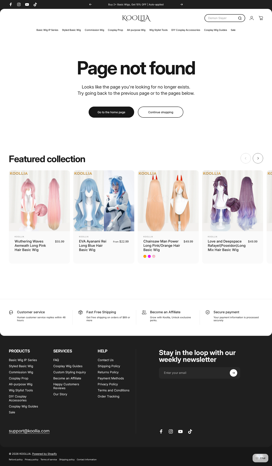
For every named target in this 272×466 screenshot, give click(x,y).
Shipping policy (67, 459)
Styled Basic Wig (21, 366)
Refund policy (16, 459)
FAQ (56, 360)
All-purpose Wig (20, 384)
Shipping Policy (109, 366)
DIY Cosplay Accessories (18, 398)
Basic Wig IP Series (23, 360)
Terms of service (49, 459)
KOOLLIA (19, 236)
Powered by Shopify (44, 453)
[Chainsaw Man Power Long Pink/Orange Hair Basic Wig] (168, 200)
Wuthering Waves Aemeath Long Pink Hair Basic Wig (30, 245)
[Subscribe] (233, 373)
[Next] (181, 4)
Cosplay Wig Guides (23, 406)
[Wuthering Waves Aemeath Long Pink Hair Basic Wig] (39, 200)
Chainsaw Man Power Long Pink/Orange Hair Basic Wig (161, 245)
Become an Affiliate (67, 378)
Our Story (60, 394)
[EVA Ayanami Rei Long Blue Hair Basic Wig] (103, 200)
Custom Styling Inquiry (69, 372)
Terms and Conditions (114, 390)
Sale (12, 412)
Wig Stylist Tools (21, 390)
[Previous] (90, 4)
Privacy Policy (108, 384)
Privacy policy (31, 459)
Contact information (87, 459)
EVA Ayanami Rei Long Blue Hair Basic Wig (92, 245)
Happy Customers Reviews (66, 386)
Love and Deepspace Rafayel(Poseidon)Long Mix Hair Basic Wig (227, 245)
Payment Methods (111, 378)
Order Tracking (108, 396)
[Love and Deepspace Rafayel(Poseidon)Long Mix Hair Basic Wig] (232, 200)
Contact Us (106, 360)
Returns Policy (108, 372)
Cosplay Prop (18, 378)
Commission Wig (21, 372)
